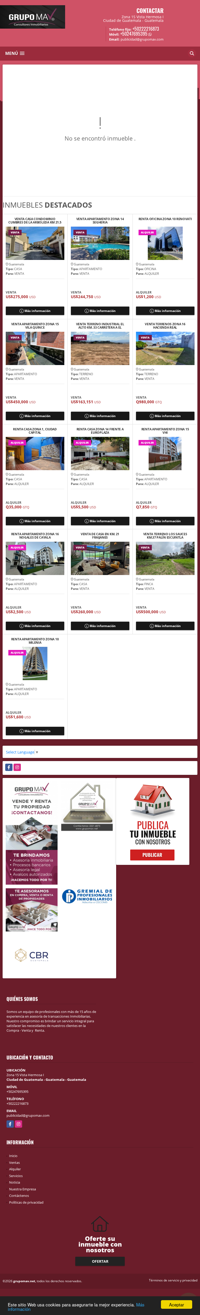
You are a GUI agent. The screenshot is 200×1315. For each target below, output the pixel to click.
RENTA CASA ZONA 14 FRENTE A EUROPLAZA (100, 430)
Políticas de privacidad (26, 1202)
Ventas (14, 1162)
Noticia (14, 1182)
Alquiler (15, 1169)
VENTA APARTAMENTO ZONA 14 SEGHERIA (100, 220)
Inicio (13, 1155)
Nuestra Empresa (22, 1189)
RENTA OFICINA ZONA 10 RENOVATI (165, 219)
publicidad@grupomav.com (28, 1115)
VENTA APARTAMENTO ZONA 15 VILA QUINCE (35, 325)
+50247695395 (133, 33)
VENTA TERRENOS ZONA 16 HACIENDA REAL (165, 325)
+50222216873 (146, 28)
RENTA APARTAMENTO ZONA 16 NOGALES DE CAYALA (35, 535)
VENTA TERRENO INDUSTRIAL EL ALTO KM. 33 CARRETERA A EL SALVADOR (100, 325)
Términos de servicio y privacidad (173, 1280)
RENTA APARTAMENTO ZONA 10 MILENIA (35, 640)
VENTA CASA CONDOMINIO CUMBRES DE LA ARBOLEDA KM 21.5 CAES (34, 220)
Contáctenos (19, 1195)
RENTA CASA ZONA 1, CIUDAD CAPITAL (35, 430)
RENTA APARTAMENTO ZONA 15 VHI (165, 430)
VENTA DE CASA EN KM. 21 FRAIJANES (100, 535)
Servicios (16, 1175)
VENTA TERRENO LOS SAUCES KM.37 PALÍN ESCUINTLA (165, 535)
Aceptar (176, 1304)
